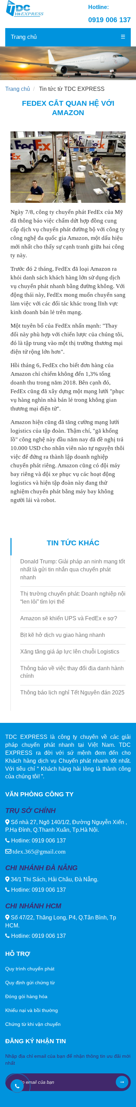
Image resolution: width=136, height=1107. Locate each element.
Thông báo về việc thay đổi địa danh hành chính (72, 672)
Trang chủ (24, 37)
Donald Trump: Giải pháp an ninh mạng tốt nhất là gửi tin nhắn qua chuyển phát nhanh (72, 569)
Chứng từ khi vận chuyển (33, 1024)
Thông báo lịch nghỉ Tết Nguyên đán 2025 (72, 692)
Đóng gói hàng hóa (26, 996)
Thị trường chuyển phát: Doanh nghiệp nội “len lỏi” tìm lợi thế (73, 598)
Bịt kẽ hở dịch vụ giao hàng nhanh (62, 635)
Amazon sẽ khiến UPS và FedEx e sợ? (68, 618)
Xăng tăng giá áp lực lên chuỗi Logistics (69, 652)
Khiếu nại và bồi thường (31, 1010)
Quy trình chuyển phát (29, 968)
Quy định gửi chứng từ (30, 982)
